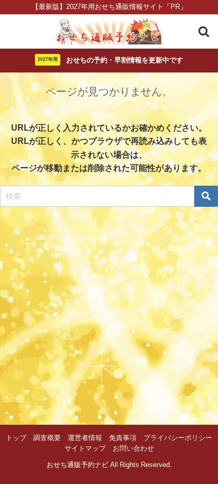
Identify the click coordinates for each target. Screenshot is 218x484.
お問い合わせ (133, 448)
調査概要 (47, 437)
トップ (16, 437)
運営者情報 (85, 437)
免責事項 (123, 437)
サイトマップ (85, 448)
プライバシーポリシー (177, 437)
